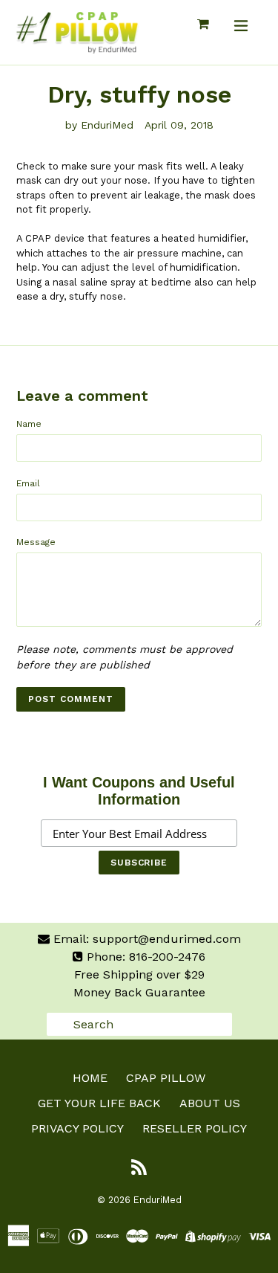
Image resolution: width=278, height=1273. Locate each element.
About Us (209, 1103)
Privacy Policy (77, 1128)
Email (28, 483)
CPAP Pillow (165, 1078)
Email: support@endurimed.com (145, 939)
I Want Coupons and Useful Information (139, 791)
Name (29, 424)
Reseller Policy (194, 1128)
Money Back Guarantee (139, 992)
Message (36, 542)
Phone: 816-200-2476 (144, 957)
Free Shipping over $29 (139, 974)
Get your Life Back (99, 1103)
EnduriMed (157, 1199)
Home (90, 1078)
